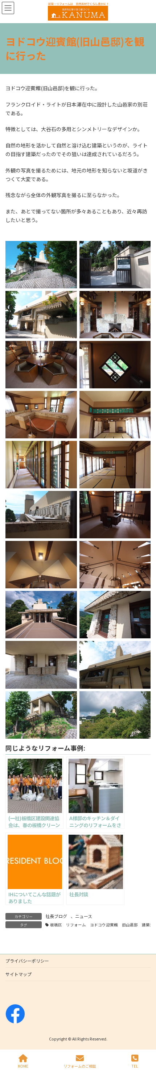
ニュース (83, 916)
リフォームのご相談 (79, 1065)
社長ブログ (56, 916)
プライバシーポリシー (27, 961)
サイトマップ (18, 974)
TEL (135, 1065)
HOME (23, 1065)
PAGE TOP (144, 1039)
